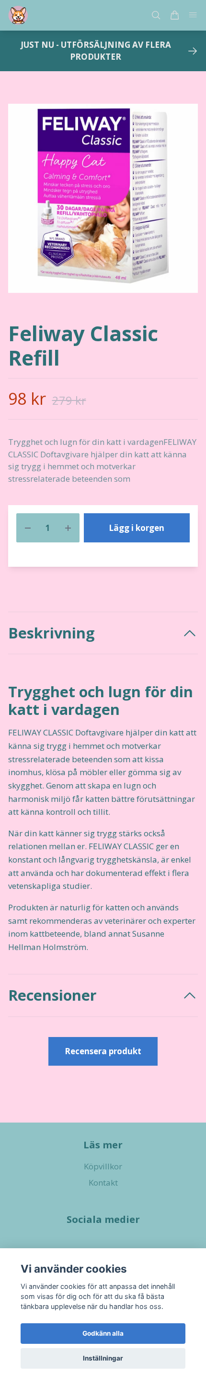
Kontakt (103, 1182)
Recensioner (52, 995)
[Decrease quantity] (28, 528)
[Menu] (192, 15)
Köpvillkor (103, 1166)
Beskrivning (51, 633)
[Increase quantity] (68, 528)
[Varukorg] (174, 15)
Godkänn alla (103, 1333)
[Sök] (156, 15)
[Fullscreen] (103, 198)
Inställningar (103, 1358)
